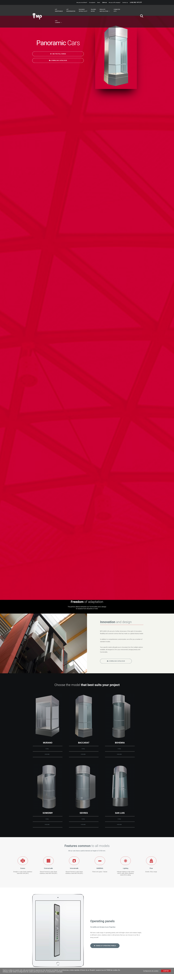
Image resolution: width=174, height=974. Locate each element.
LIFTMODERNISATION (70, 10)
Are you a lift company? (114, 2)
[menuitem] (82, 2)
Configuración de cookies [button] (150, 971)
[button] (141, 16)
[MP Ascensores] (37, 16)
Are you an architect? (81, 2)
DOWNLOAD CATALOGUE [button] (59, 60)
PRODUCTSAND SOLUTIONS (104, 10)
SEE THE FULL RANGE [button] (59, 54)
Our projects (92, 2)
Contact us (125, 2)
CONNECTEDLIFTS (117, 10)
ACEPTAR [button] (166, 971)
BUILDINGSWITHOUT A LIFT (83, 10)
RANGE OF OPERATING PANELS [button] (106, 945)
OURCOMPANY (57, 21)
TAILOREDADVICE (93, 10)
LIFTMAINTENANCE (59, 10)
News (98, 2)
